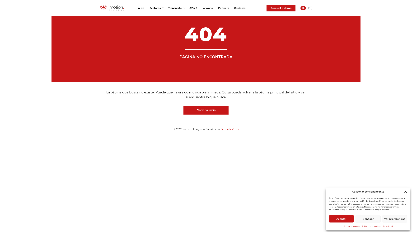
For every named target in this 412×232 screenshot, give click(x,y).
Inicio (141, 8)
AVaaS (193, 8)
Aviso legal (388, 226)
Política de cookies (351, 226)
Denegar (368, 218)
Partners (223, 8)
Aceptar (341, 218)
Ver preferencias (394, 218)
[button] (405, 191)
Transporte (175, 8)
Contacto (239, 8)
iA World (207, 8)
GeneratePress (229, 129)
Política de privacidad (371, 226)
